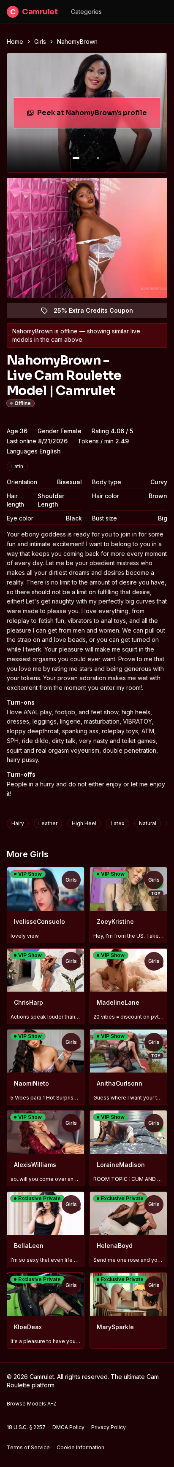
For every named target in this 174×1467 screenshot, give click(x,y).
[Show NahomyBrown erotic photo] (76, 158)
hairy (17, 823)
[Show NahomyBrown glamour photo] (98, 158)
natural (147, 823)
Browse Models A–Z (32, 1403)
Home (15, 41)
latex (118, 823)
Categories (86, 11)
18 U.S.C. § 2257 (26, 1427)
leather (47, 823)
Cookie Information (80, 1447)
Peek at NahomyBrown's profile (94, 115)
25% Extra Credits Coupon (98, 312)
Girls (40, 41)
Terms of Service (28, 1447)
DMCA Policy (68, 1427)
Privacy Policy (108, 1427)
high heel (84, 823)
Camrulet (33, 11)
